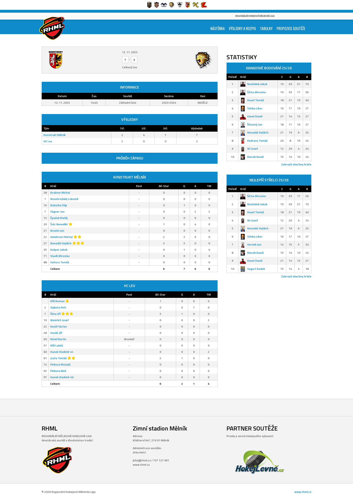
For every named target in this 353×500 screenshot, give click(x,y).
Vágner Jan (57, 211)
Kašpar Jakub (58, 249)
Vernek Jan (254, 244)
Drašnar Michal (60, 192)
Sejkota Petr (58, 307)
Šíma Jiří (55, 314)
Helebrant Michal (61, 237)
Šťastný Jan (254, 124)
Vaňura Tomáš (59, 262)
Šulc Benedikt (59, 224)
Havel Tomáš (255, 100)
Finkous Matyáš (60, 364)
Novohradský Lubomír (64, 199)
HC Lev (48, 141)
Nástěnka (217, 28)
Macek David (255, 157)
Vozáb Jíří (56, 333)
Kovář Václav (58, 326)
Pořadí (232, 77)
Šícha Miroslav (256, 92)
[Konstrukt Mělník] (74, 60)
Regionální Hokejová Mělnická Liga (255, 16)
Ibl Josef (252, 148)
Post (139, 186)
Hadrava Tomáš (257, 140)
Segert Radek (256, 269)
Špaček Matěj (58, 218)
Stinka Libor (255, 108)
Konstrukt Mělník (55, 135)
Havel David (254, 116)
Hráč (53, 186)
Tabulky (266, 28)
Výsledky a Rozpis (242, 28)
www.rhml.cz (302, 492)
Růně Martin (58, 339)
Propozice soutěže (291, 28)
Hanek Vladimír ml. (62, 377)
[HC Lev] (185, 60)
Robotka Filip (58, 205)
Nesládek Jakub (257, 84)
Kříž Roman (57, 301)
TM (209, 186)
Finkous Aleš (58, 371)
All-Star (164, 186)
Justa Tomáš (58, 358)
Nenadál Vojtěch (60, 243)
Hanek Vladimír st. (62, 352)
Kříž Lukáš (56, 345)
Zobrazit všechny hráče (296, 164)
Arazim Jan (57, 230)
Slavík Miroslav (60, 256)
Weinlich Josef (59, 320)
